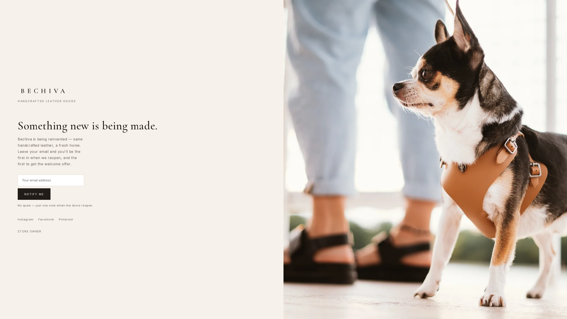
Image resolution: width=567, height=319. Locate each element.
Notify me (34, 194)
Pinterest (66, 219)
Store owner (29, 231)
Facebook (46, 219)
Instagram (25, 219)
